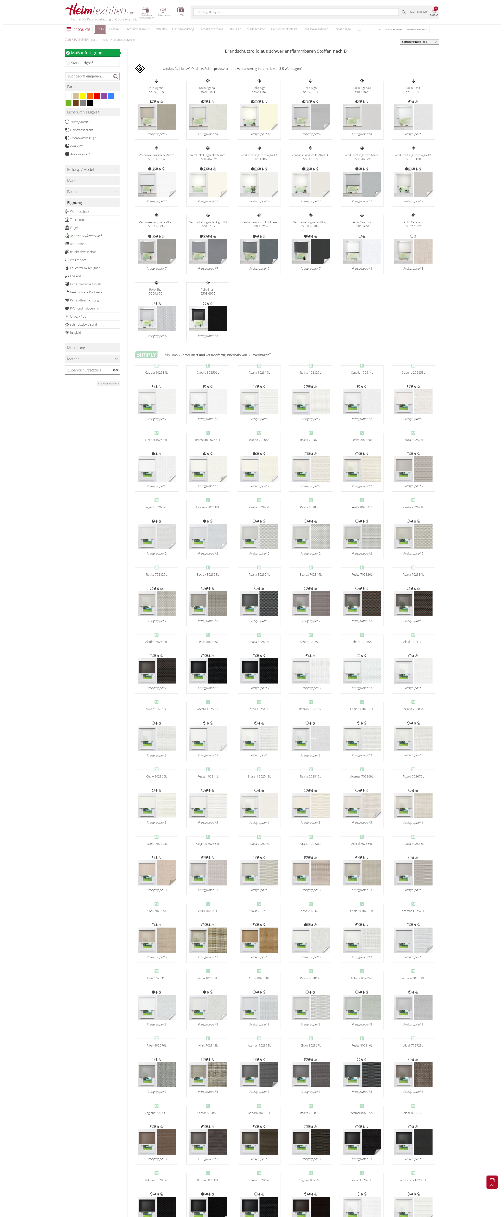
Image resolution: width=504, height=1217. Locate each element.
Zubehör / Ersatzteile (84, 370)
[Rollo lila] (104, 96)
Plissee (114, 29)
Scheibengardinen (315, 29)
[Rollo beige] (76, 96)
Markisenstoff (256, 29)
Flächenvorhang (183, 29)
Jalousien (235, 29)
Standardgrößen (84, 62)
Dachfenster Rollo (136, 29)
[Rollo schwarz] (90, 103)
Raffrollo (161, 29)
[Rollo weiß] (68, 96)
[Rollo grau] (83, 103)
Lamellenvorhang (211, 29)
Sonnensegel (343, 29)
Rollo (100, 29)
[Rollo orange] (90, 96)
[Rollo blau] (111, 96)
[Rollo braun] (76, 103)
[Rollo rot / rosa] (97, 96)
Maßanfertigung (86, 52)
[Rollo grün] (68, 103)
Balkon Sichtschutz (284, 29)
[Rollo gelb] (83, 96)
